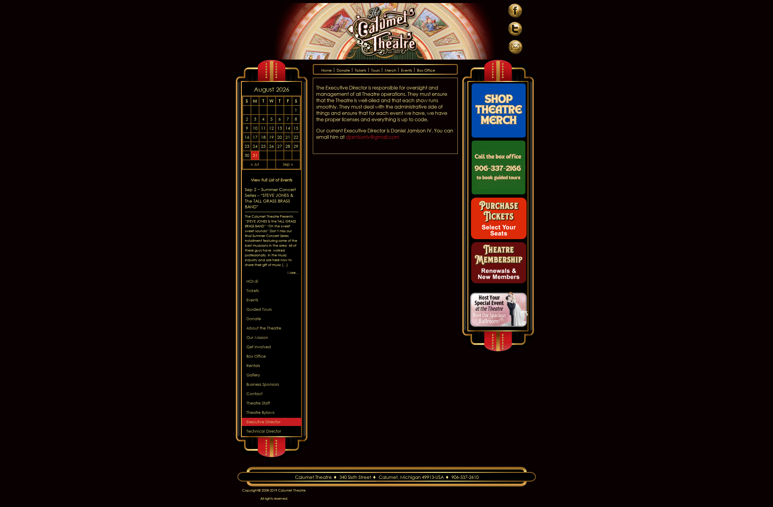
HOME (252, 281)
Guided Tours (259, 309)
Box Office (426, 70)
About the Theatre (263, 328)
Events (406, 70)
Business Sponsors (262, 384)
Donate (343, 70)
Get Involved (258, 346)
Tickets (360, 70)
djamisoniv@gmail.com (372, 137)
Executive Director (263, 421)
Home (326, 70)
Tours (375, 70)
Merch (390, 70)
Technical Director (263, 431)
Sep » (288, 164)
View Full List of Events (271, 180)
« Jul (255, 164)
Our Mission (257, 337)
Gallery (253, 375)
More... (292, 272)
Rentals (253, 365)
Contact (254, 393)
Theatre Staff (258, 403)
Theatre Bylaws (260, 412)
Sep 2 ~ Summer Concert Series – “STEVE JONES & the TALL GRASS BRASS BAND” (270, 198)
